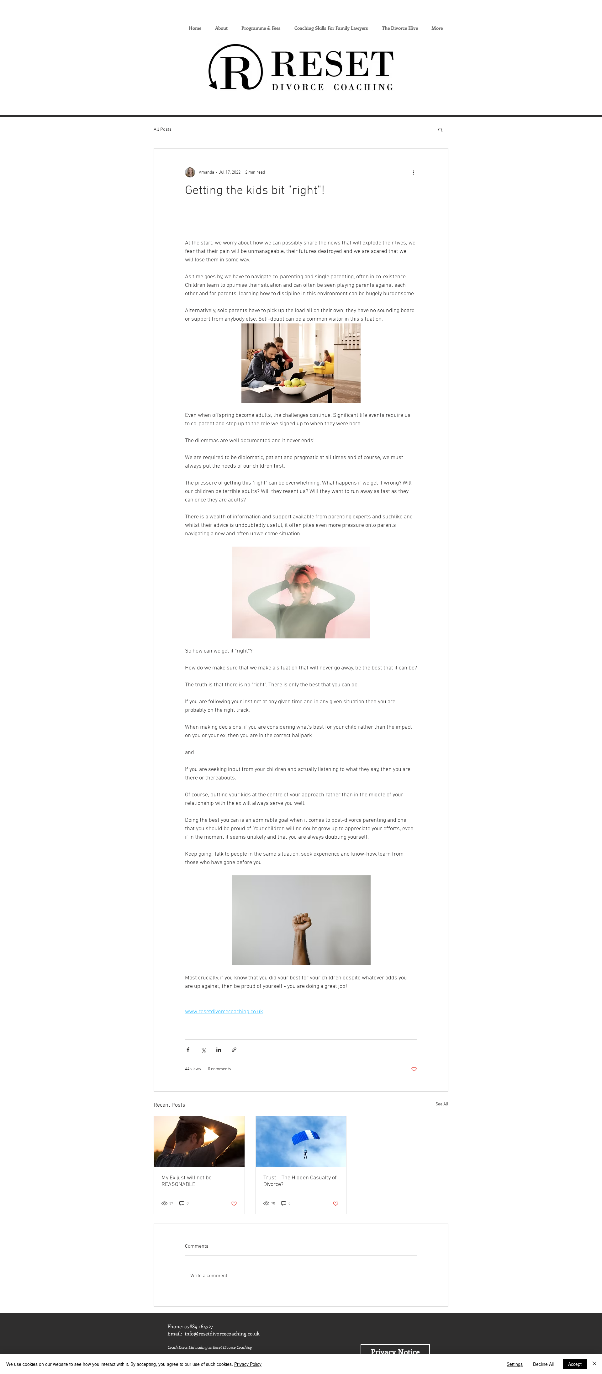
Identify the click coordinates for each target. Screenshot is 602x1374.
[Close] (594, 1364)
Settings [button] (515, 1364)
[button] (440, 129)
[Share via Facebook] (188, 1050)
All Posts (163, 129)
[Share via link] (234, 1050)
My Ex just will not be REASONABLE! (186, 1181)
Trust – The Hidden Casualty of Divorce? (300, 1181)
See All (442, 1104)
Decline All (543, 1364)
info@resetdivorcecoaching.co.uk (222, 1333)
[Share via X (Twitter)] (203, 1050)
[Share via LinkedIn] (219, 1050)
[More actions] (413, 172)
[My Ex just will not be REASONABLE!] (199, 1141)
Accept (575, 1364)
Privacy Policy (247, 1364)
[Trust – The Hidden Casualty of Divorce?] (301, 1141)
